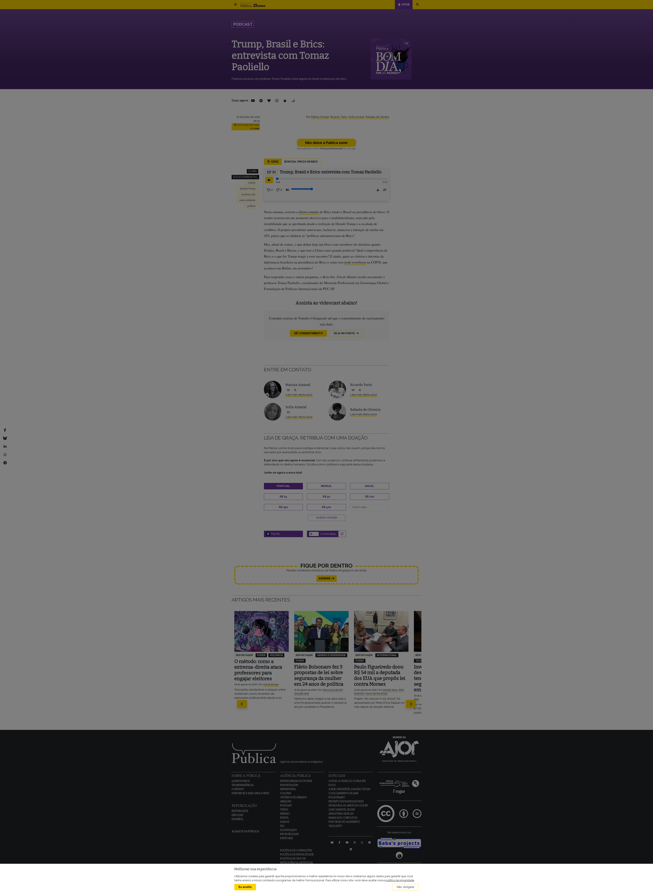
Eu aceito (245, 887)
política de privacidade (400, 880)
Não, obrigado (405, 887)
